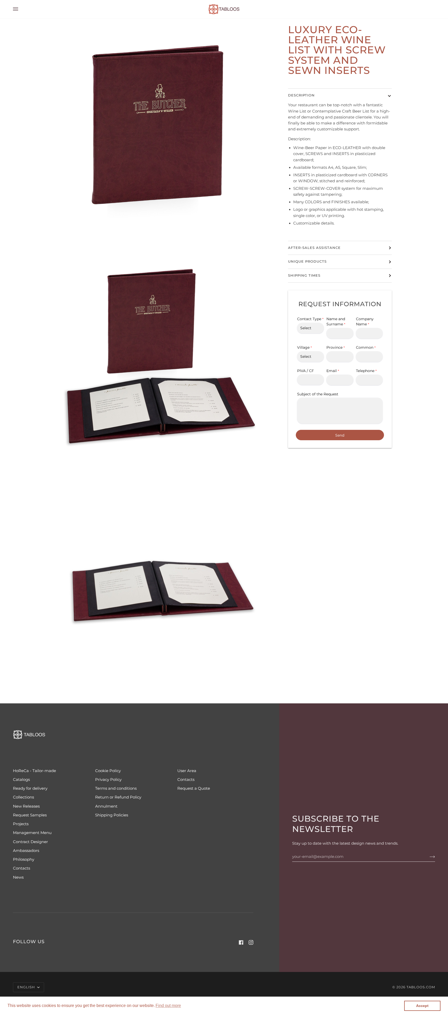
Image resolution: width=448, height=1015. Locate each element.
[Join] (428, 856)
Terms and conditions (116, 788)
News (18, 877)
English (26, 987)
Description (301, 95)
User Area (186, 770)
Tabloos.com (421, 987)
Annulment (106, 806)
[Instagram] (251, 942)
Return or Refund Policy (118, 797)
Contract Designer (30, 841)
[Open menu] (21, 9)
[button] (168, 1006)
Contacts (185, 779)
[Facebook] (241, 942)
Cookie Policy (108, 770)
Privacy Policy (108, 779)
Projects (21, 824)
